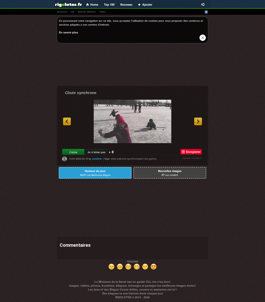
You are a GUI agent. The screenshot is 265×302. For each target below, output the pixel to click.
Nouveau (126, 4)
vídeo (102, 12)
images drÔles (87, 12)
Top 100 (109, 4)
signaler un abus (191, 158)
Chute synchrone (80, 93)
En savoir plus (68, 32)
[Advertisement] (132, 65)
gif (72, 12)
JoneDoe (97, 158)
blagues (62, 12)
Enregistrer (193, 152)
